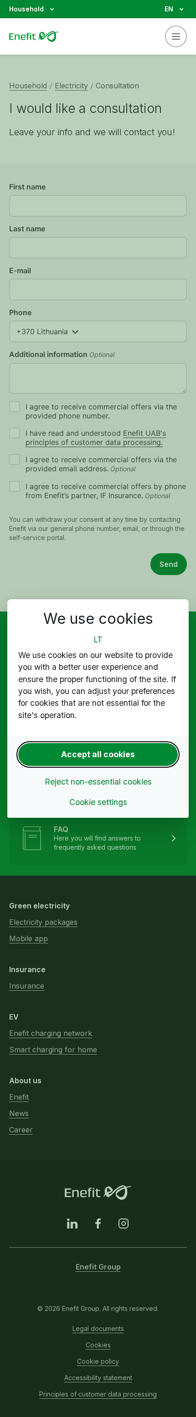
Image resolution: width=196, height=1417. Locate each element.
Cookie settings (98, 802)
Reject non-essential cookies (98, 781)
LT (98, 639)
